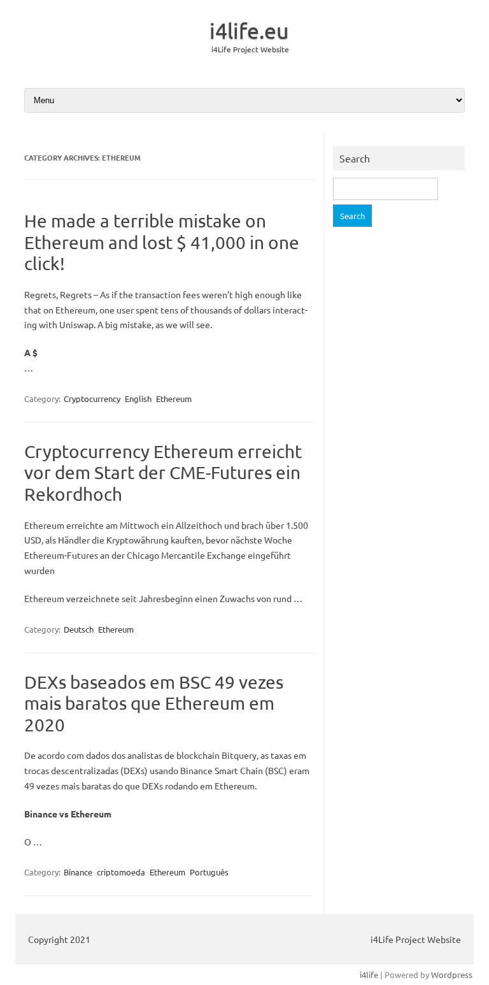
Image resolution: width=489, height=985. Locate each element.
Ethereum (174, 398)
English (138, 398)
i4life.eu (249, 30)
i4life (369, 974)
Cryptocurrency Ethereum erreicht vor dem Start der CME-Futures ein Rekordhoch (163, 473)
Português (209, 871)
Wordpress (451, 974)
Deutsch (79, 629)
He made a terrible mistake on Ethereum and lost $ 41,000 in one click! (161, 242)
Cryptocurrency (92, 398)
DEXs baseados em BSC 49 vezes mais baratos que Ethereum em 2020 (153, 703)
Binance (78, 871)
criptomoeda (121, 871)
